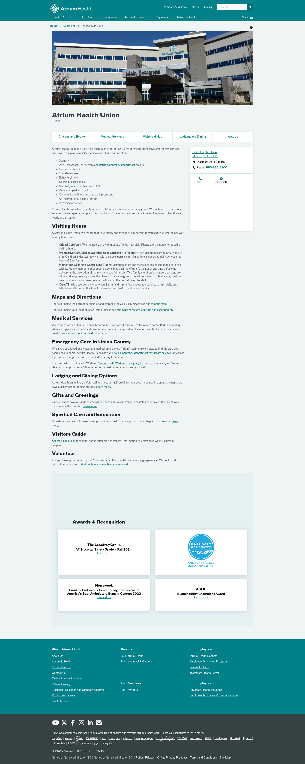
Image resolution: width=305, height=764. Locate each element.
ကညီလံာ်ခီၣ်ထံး (165, 738)
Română (235, 738)
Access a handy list (63, 441)
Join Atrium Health (132, 656)
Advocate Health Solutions (206, 690)
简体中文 (92, 738)
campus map (158, 304)
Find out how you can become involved (104, 464)
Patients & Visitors (175, 7)
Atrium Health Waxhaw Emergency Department (126, 363)
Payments (161, 17)
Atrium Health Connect (203, 656)
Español (57, 738)
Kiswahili (59, 743)
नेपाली (208, 738)
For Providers (129, 690)
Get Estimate (60, 701)
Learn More (104, 597)
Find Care (87, 17)
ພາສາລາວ (196, 738)
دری (103, 738)
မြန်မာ (79, 738)
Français (114, 738)
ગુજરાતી (127, 738)
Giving (208, 7)
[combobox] (232, 7)
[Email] (98, 723)
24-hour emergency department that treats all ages (140, 353)
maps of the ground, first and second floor (146, 310)
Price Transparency (64, 695)
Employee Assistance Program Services (214, 695)
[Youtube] (55, 723)
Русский (248, 738)
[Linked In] (90, 723)
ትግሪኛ (71, 743)
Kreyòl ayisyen (144, 738)
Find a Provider (63, 17)
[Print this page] (251, 26)
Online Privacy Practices (67, 678)
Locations (109, 17)
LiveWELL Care (199, 667)
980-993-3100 (216, 167)
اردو (96, 743)
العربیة (68, 738)
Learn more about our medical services (84, 333)
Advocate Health (62, 661)
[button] (250, 7)
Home (53, 26)
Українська (84, 743)
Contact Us (58, 673)
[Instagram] (81, 723)
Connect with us (61, 667)
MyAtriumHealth (187, 17)
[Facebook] (72, 723)
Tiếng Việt (107, 743)
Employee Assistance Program (208, 661)
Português (221, 738)
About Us (57, 656)
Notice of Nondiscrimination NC (71, 757)
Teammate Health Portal (204, 673)
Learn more (103, 387)
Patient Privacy (61, 684)
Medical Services (135, 17)
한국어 (182, 738)
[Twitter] (64, 723)
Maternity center (69, 186)
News (195, 7)
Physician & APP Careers (136, 661)
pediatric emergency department (115, 165)
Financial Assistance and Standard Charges (78, 690)
